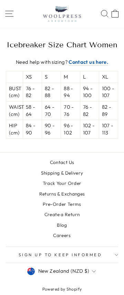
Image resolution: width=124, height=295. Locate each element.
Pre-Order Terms (62, 204)
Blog (62, 225)
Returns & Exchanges (62, 194)
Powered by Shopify (62, 289)
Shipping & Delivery (62, 173)
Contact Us (62, 162)
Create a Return (62, 214)
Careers (62, 235)
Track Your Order (62, 183)
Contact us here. (88, 62)
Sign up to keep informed (60, 254)
